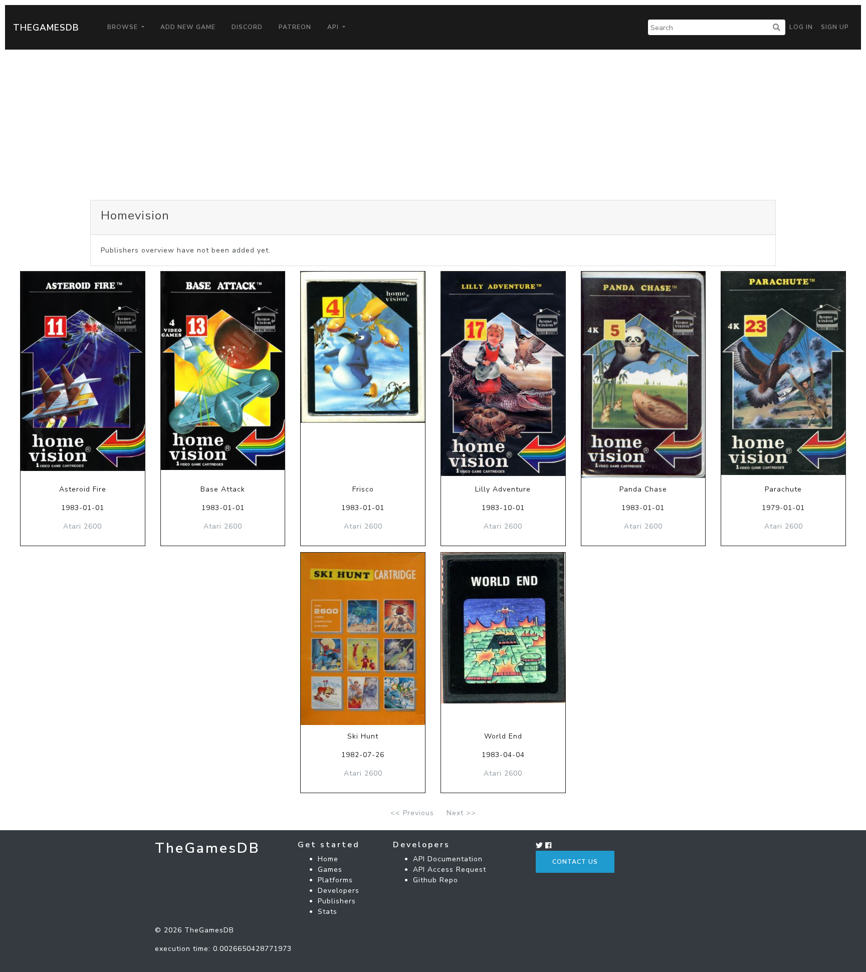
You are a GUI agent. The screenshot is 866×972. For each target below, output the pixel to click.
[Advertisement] (433, 125)
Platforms (335, 880)
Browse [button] (123, 27)
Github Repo (435, 880)
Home (328, 859)
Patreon (295, 27)
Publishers (337, 901)
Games (330, 869)
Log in (801, 27)
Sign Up (835, 27)
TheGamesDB (46, 28)
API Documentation (448, 859)
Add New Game (187, 27)
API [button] (334, 27)
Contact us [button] (575, 862)
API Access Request (449, 869)
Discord (247, 27)
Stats (327, 911)
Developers (338, 890)
